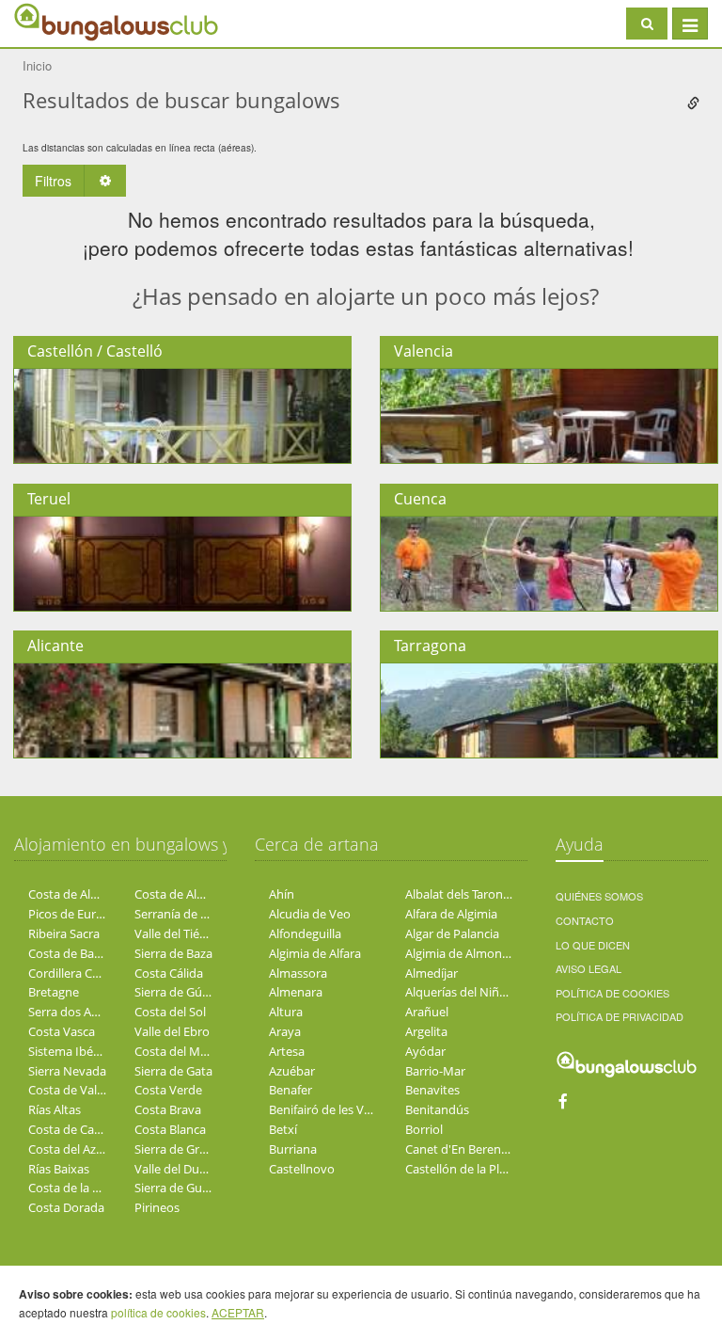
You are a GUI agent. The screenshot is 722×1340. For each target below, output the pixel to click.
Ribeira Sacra (64, 933)
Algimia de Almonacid (465, 953)
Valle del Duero (176, 1168)
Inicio (37, 65)
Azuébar (292, 1070)
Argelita (426, 1031)
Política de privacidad (619, 1016)
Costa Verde (168, 1089)
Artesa (287, 1051)
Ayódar (425, 1051)
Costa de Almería (75, 893)
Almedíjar (431, 973)
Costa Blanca (170, 1129)
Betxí (283, 1129)
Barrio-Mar (435, 1070)
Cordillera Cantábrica (86, 973)
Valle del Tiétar (174, 933)
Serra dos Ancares (78, 1011)
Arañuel (426, 1011)
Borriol (424, 1129)
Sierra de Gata (173, 1070)
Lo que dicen (593, 944)
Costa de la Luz (70, 1187)
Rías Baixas (58, 1168)
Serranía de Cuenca (188, 913)
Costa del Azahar (74, 1149)
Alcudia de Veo (310, 913)
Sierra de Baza (173, 953)
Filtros (53, 180)
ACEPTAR (238, 1312)
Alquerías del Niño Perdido (479, 991)
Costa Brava (167, 1109)
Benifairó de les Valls (325, 1109)
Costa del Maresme (188, 1051)
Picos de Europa (73, 913)
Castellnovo (302, 1168)
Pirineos (157, 1207)
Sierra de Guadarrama (195, 1187)
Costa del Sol (170, 1011)
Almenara (295, 991)
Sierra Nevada (67, 1070)
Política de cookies (612, 992)
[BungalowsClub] (61, 21)
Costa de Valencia (77, 1089)
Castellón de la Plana (462, 1168)
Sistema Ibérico (71, 1051)
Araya (285, 1031)
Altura (286, 1011)
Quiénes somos (599, 895)
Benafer (290, 1089)
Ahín (281, 893)
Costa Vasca (61, 1031)
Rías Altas (54, 1109)
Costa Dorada (66, 1207)
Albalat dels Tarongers (465, 893)
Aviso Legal (588, 968)
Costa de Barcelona (81, 953)
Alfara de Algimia (451, 913)
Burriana (293, 1149)
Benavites (432, 1089)
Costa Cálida (168, 973)
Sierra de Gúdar (177, 991)
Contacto (585, 920)
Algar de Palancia (452, 933)
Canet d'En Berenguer (465, 1149)
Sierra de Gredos (180, 1149)
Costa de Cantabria (81, 1129)
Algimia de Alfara (315, 953)
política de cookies (158, 1312)
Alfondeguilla (305, 933)
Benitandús (437, 1109)
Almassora (298, 973)
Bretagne (53, 991)
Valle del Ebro (172, 1031)
